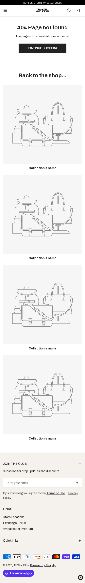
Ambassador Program (18, 528)
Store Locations (14, 517)
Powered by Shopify (43, 565)
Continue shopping (42, 48)
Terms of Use (55, 493)
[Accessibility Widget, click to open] (80, 577)
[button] (77, 10)
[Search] (69, 10)
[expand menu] (5, 10)
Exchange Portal (14, 522)
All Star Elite (21, 565)
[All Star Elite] (42, 10)
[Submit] (77, 482)
